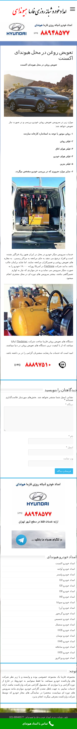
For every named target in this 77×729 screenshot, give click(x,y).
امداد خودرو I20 (67, 585)
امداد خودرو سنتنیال (65, 624)
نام (71, 436)
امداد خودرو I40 (67, 596)
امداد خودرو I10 (67, 580)
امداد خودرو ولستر (66, 574)
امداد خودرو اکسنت (65, 563)
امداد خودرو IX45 (66, 641)
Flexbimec (22, 341)
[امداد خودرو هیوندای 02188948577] (38, 10)
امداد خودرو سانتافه (65, 647)
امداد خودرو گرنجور (65, 613)
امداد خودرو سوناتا (65, 602)
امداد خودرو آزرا (67, 608)
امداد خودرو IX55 (66, 652)
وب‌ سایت (68, 458)
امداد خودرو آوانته (66, 569)
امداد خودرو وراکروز (65, 658)
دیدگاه (69, 404)
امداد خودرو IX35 (66, 630)
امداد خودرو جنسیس (64, 619)
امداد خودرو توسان (65, 635)
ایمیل (69, 447)
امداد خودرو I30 (67, 591)
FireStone (49, 266)
